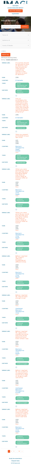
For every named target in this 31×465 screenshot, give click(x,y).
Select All (5, 54)
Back (4, 51)
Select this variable (16, 95)
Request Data (15, 460)
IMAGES (15, 2)
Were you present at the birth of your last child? (22, 136)
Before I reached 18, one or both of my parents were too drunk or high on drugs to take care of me (21, 374)
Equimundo (15, 13)
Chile (17, 193)
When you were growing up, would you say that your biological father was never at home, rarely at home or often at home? (22, 174)
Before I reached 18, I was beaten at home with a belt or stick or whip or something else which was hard (22, 413)
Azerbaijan (19, 308)
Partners (15, 5)
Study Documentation (15, 458)
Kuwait (17, 151)
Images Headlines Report (15, 8)
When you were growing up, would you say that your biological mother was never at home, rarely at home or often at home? (22, 218)
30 (19, 451)
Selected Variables (15, 10)
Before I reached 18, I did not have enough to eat (21, 296)
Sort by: (3, 59)
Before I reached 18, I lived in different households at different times (21, 259)
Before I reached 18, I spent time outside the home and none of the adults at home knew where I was (21, 334)
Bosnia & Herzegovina (19, 147)
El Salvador (19, 80)
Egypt (17, 149)
